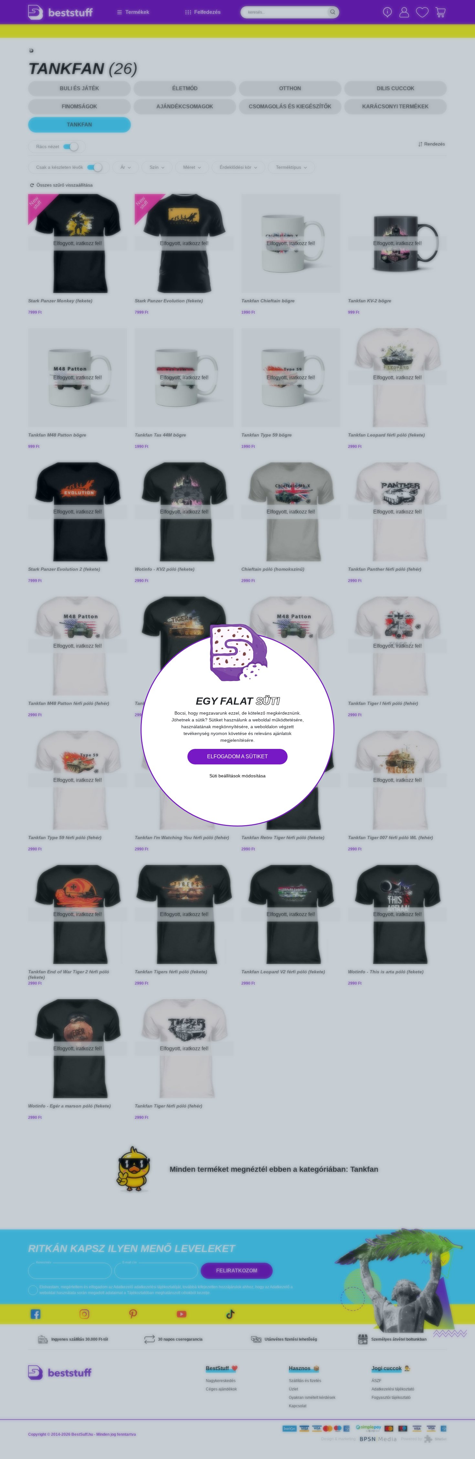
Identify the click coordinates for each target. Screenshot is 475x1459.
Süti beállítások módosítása (237, 775)
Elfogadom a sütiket (237, 756)
